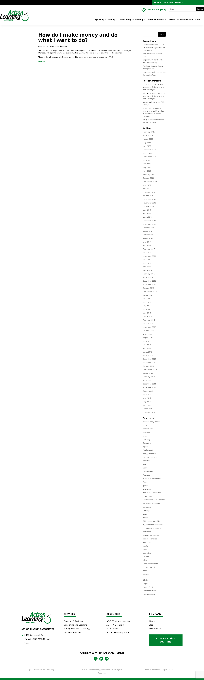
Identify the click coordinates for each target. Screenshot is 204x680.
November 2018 (149, 224)
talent (145, 560)
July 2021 (146, 160)
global (145, 485)
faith (144, 464)
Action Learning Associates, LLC (100, 670)
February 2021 (149, 174)
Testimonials (155, 628)
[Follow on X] (96, 659)
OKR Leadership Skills (151, 521)
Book (145, 425)
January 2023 (148, 153)
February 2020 (149, 192)
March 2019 (147, 217)
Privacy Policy (39, 670)
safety (145, 546)
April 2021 (147, 171)
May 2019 (147, 210)
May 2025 (147, 142)
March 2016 (147, 270)
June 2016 (147, 263)
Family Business (156, 20)
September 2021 (150, 156)
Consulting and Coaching (75, 624)
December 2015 (149, 281)
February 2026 (149, 132)
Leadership (147, 496)
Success (146, 556)
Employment (148, 450)
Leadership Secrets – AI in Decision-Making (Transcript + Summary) (154, 47)
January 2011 (148, 394)
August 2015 (148, 295)
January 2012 (148, 380)
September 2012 (150, 369)
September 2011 (150, 391)
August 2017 (148, 238)
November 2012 (149, 362)
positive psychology (151, 535)
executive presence (151, 457)
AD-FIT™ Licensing (115, 624)
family (145, 468)
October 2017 (148, 235)
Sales (145, 549)
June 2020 (147, 185)
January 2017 (148, 252)
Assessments (112, 628)
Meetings (146, 510)
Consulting (147, 443)
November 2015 (149, 284)
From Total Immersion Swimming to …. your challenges (153, 87)
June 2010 (147, 398)
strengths (147, 553)
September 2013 (150, 334)
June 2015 (147, 302)
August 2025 (148, 139)
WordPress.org (149, 594)
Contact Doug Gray (156, 10)
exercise (146, 460)
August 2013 (148, 337)
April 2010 (147, 405)
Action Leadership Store (181, 20)
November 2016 (149, 256)
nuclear (146, 517)
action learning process (152, 421)
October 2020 (148, 178)
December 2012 (149, 359)
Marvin (145, 102)
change (146, 436)
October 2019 (148, 206)
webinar (146, 574)
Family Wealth (148, 471)
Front (145, 482)
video (145, 571)
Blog (151, 624)
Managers (147, 507)
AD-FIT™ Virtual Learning (118, 621)
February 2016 (149, 274)
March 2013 (147, 352)
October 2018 (148, 227)
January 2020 (148, 195)
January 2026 (148, 135)
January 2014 (148, 323)
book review (148, 429)
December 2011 (149, 384)
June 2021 (147, 164)
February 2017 (149, 249)
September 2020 (150, 181)
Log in (145, 583)
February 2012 (149, 376)
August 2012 (148, 373)
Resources (147, 542)
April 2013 (147, 348)
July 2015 (146, 298)
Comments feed (149, 590)
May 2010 (147, 401)
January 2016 (148, 277)
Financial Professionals (152, 478)
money (145, 514)
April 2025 (147, 146)
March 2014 (147, 316)
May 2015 (147, 306)
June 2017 (147, 242)
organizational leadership (153, 524)
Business (146, 432)
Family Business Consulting (77, 628)
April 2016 (147, 266)
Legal (29, 670)
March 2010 (147, 408)
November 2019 (149, 203)
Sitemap (50, 670)
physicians (147, 531)
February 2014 (149, 320)
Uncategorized (149, 567)
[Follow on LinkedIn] (101, 659)
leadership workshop (151, 503)
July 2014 (146, 309)
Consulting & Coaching (131, 20)
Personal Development (152, 528)
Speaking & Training (105, 20)
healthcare (147, 489)
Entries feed (148, 587)
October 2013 (148, 330)
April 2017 (147, 245)
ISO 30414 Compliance (152, 492)
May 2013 (147, 345)
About (198, 20)
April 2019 (147, 213)
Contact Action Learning (165, 640)
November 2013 (149, 327)
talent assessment (150, 563)
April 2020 (147, 188)
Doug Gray (147, 84)
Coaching (146, 439)
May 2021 (147, 167)
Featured (146, 475)
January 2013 (148, 355)
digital (145, 446)
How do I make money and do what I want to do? (78, 37)
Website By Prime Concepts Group (159, 670)
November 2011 (149, 387)
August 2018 (148, 231)
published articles (150, 539)
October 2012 (148, 366)
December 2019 (149, 199)
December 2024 (149, 149)
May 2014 (147, 313)
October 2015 (148, 288)
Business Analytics (72, 632)
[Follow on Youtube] (107, 659)
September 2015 (150, 291)
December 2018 (149, 220)
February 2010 (149, 412)
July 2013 (146, 341)
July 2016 (146, 259)
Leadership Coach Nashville (154, 500)
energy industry (149, 453)
